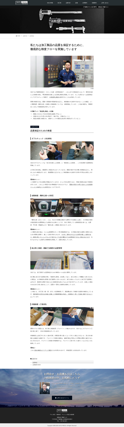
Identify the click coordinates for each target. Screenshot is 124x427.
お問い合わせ (104, 2)
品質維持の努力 (37, 364)
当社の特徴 (50, 2)
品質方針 (68, 2)
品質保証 (35, 362)
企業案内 (84, 2)
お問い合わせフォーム (63, 398)
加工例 (59, 2)
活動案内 (94, 2)
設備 (76, 2)
